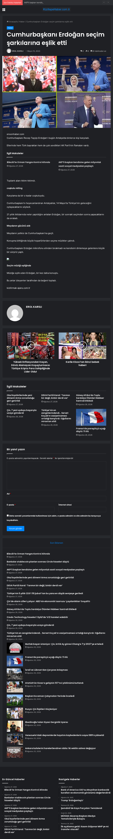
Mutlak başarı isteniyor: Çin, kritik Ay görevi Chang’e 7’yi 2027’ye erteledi (64, 644)
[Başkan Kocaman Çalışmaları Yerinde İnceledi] (15, 700)
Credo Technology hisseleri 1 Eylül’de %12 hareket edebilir (37, 617)
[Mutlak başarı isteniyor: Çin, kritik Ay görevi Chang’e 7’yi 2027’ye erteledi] (15, 648)
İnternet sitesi (65, 505)
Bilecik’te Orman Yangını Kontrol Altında (28, 162)
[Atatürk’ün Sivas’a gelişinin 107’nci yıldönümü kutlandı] (15, 686)
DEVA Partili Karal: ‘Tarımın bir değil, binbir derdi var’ (55, 396)
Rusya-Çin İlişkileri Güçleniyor (41, 709)
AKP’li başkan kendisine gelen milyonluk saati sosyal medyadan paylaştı (56, 2)
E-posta (11, 505)
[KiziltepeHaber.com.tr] (56, 9)
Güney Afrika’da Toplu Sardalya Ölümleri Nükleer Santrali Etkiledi (90, 398)
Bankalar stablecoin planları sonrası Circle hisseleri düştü (38, 561)
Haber (22, 21)
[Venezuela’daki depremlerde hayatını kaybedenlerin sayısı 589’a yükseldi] (15, 739)
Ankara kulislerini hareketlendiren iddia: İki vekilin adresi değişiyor (60, 748)
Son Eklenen (56, 542)
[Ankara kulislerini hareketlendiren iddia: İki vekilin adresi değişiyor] (15, 752)
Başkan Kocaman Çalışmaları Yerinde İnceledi (49, 696)
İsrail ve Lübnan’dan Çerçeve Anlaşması (46, 669)
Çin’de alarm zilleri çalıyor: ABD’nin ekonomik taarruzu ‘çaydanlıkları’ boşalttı (48, 601)
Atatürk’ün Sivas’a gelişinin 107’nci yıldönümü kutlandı (54, 682)
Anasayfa (13, 21)
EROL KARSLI (17, 51)
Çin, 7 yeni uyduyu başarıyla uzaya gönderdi (21, 411)
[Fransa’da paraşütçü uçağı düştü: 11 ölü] (91, 417)
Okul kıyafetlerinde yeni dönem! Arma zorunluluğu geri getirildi (20, 398)
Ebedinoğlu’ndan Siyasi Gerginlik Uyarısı (46, 722)
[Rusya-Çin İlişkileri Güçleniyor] (15, 713)
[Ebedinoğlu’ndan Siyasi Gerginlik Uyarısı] (15, 726)
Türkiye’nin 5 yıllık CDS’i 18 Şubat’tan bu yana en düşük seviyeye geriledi (45, 593)
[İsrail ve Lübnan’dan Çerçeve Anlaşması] (15, 673)
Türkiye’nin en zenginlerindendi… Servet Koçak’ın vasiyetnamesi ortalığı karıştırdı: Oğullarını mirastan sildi (56, 416)
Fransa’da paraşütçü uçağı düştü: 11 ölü (90, 430)
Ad (9, 494)
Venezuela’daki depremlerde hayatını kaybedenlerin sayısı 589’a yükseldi (64, 735)
